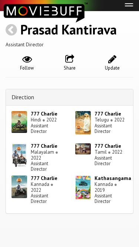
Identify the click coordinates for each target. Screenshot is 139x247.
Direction (22, 97)
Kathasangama (113, 178)
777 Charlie (44, 113)
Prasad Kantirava (68, 29)
